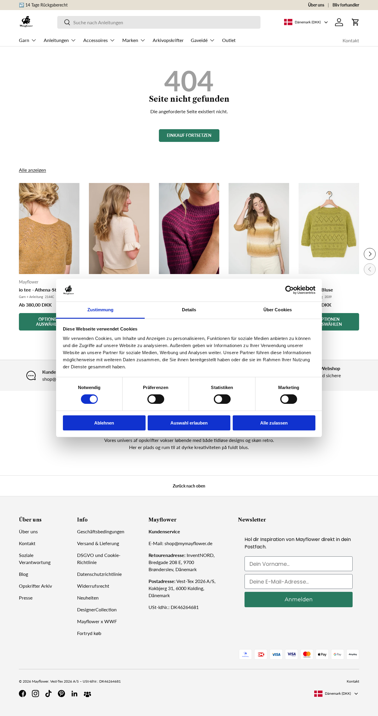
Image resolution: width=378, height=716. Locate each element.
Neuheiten (88, 597)
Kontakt (351, 40)
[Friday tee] (189, 228)
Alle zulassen (274, 422)
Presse (25, 597)
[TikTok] (48, 693)
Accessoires (95, 40)
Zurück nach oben (189, 485)
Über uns (316, 4)
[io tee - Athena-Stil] (49, 228)
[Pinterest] (61, 693)
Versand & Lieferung (98, 543)
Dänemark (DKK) (338, 693)
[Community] (87, 693)
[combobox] (158, 22)
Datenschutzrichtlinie (99, 574)
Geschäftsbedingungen (100, 531)
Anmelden (299, 599)
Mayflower (40, 681)
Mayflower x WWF (97, 621)
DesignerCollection (97, 609)
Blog (23, 574)
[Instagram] (35, 693)
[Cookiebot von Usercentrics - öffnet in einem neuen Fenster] (289, 290)
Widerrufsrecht (93, 586)
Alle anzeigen (32, 170)
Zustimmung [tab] (100, 309)
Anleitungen (56, 40)
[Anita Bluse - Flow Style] (259, 228)
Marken (130, 40)
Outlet (229, 40)
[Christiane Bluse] (329, 228)
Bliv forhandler (346, 4)
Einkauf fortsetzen (189, 135)
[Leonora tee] (119, 228)
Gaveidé (199, 40)
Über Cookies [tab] (277, 309)
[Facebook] (22, 693)
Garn (24, 40)
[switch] (155, 399)
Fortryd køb (89, 633)
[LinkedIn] (74, 693)
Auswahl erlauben (189, 422)
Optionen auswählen (49, 322)
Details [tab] (189, 309)
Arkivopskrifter (168, 40)
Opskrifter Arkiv (35, 586)
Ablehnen (104, 422)
